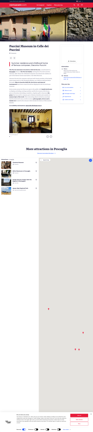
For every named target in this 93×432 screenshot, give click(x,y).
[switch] (36, 429)
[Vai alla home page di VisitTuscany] (18, 5)
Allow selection (79, 419)
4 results (11, 159)
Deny (79, 423)
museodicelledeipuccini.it (34, 105)
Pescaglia (12, 71)
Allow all (79, 415)
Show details (66, 429)
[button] (83, 332)
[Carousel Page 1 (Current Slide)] (9, 136)
